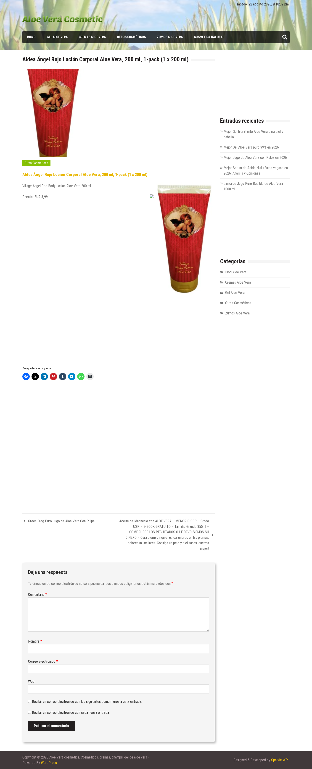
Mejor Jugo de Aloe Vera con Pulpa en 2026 (255, 157)
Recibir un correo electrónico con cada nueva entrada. (71, 712)
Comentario (37, 594)
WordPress (49, 763)
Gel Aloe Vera (57, 37)
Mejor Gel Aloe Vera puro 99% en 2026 (251, 147)
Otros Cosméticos (131, 37)
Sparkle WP (279, 760)
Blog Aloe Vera (235, 272)
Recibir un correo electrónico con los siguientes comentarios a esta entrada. (87, 701)
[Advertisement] (118, 328)
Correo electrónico (43, 661)
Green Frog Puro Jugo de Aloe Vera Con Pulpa (61, 521)
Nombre (35, 641)
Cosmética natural (209, 37)
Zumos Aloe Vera (170, 37)
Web (31, 681)
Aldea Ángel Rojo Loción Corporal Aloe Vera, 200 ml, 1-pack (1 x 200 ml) (85, 174)
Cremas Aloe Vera (92, 37)
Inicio (31, 37)
